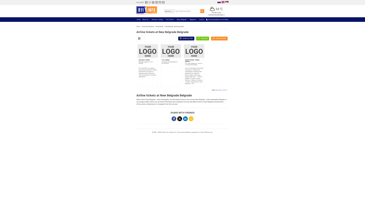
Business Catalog (157, 19)
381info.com (209, 132)
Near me (204, 38)
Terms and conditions (183, 132)
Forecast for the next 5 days (216, 15)
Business (168, 11)
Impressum (195, 132)
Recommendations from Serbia (218, 19)
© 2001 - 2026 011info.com (160, 132)
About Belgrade (181, 19)
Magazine (193, 19)
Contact (201, 19)
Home (139, 19)
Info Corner (169, 19)
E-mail (202, 132)
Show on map (220, 38)
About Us (145, 19)
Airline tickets (222, 90)
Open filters (187, 38)
